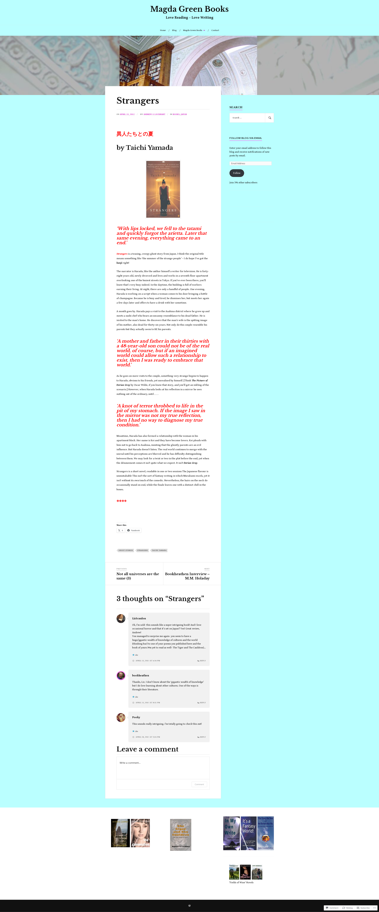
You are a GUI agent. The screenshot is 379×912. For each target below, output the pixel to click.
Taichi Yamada (159, 550)
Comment (199, 784)
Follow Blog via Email (245, 137)
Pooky (136, 717)
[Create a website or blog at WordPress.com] (189, 906)
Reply (203, 661)
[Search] (269, 118)
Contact (215, 30)
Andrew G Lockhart (154, 114)
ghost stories (126, 550)
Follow (236, 173)
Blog (174, 30)
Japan (184, 114)
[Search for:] (251, 118)
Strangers (142, 550)
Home (163, 30)
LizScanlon (139, 618)
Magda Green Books (189, 9)
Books (176, 114)
